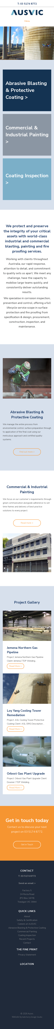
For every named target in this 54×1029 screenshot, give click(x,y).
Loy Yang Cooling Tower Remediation (24, 713)
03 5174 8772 (33, 832)
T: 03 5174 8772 (27, 3)
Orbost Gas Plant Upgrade (26, 774)
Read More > (16, 666)
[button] (27, 451)
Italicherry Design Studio (32, 1017)
